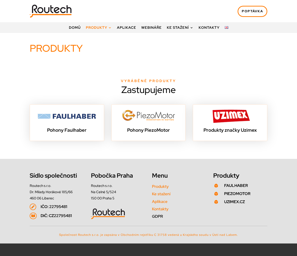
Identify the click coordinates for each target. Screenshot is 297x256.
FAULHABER (236, 185)
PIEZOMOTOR (237, 193)
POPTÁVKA (252, 11)
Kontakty (209, 28)
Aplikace (126, 28)
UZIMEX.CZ (234, 201)
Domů (75, 28)
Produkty (96, 28)
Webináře (151, 28)
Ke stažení (178, 28)
